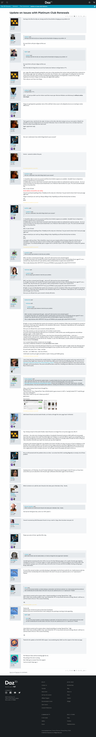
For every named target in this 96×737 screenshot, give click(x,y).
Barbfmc (13, 129)
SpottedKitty (14, 560)
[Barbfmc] (15, 124)
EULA (69, 730)
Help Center (44, 691)
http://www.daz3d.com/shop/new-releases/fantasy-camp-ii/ (38, 362)
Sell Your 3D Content (46, 695)
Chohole (13, 422)
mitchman (13, 257)
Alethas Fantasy (15, 524)
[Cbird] (15, 573)
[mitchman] (15, 253)
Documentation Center (47, 701)
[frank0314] (15, 107)
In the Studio (45, 717)
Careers (69, 698)
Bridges (69, 701)
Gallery (43, 721)
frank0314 (13, 111)
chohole (26, 554)
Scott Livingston (15, 367)
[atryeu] (15, 473)
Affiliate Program (45, 698)
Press (68, 695)
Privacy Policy (64, 730)
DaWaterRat (14, 275)
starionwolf (14, 647)
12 (78, 16)
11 (76, 16)
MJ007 (12, 40)
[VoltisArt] (15, 22)
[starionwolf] (15, 643)
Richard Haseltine (13, 494)
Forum (43, 724)
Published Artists (71, 724)
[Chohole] (15, 417)
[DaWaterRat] (15, 271)
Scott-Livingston (28, 379)
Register (17, 672)
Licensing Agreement (46, 730)
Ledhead (27, 90)
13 (81, 16)
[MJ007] (15, 37)
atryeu (12, 477)
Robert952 (13, 96)
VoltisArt (13, 26)
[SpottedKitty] (15, 555)
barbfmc (27, 208)
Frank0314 (27, 174)
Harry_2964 (13, 663)
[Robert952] (15, 91)
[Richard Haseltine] (15, 489)
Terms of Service (56, 730)
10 (74, 16)
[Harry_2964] (15, 659)
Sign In (11, 672)
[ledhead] (15, 53)
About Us (69, 691)
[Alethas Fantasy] (15, 521)
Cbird (12, 577)
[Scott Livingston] (15, 363)
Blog (68, 688)
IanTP (12, 512)
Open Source (45, 704)
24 (84, 16)
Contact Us (44, 685)
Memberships (70, 685)
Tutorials (44, 688)
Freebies (69, 721)
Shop (68, 717)
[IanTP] (15, 507)
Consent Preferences (47, 708)
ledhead (13, 57)
